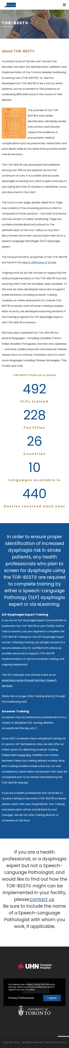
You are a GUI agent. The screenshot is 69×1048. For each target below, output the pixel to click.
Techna (61, 1042)
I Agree (51, 998)
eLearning (25, 755)
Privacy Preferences (21, 998)
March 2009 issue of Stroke (39, 262)
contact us (41, 899)
